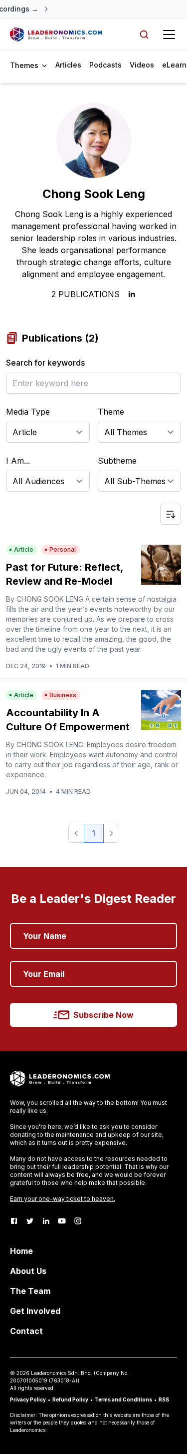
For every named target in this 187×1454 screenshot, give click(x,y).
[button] (76, 833)
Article (23, 549)
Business (62, 695)
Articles (68, 65)
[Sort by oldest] (170, 514)
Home (21, 1251)
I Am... (18, 461)
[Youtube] (62, 1221)
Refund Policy (70, 1399)
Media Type (28, 412)
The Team (30, 1291)
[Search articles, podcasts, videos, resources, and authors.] (144, 35)
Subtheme (117, 461)
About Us (28, 1271)
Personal (62, 549)
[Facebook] (14, 1221)
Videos (142, 65)
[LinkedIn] (46, 1221)
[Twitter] (30, 1221)
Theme (111, 412)
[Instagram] (78, 1221)
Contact (26, 1331)
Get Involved (35, 1311)
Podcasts (105, 65)
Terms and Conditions (123, 1399)
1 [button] (93, 833)
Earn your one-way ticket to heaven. (62, 1198)
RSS (164, 1399)
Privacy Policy (28, 1399)
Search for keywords (45, 363)
